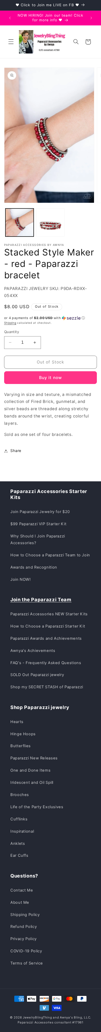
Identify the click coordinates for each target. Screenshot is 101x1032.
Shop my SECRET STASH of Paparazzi (46, 687)
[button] (11, 42)
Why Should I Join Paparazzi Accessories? (37, 539)
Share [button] (15, 450)
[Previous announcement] (10, 18)
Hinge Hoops (23, 734)
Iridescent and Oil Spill (31, 782)
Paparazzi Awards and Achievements (46, 638)
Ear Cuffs (19, 855)
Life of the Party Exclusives (36, 807)
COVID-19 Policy (26, 951)
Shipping (10, 323)
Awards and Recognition (33, 567)
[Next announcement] (91, 18)
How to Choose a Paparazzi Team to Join (50, 555)
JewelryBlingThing (37, 1017)
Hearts (17, 721)
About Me (19, 902)
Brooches (19, 794)
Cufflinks (19, 819)
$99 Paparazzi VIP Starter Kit (38, 524)
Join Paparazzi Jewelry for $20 (40, 511)
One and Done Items (30, 770)
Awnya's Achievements (32, 650)
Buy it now (50, 377)
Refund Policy (23, 926)
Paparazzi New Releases (34, 758)
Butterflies (20, 746)
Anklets (17, 843)
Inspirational (22, 831)
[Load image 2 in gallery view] (50, 222)
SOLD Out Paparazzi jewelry (37, 674)
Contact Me (21, 890)
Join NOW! (20, 579)
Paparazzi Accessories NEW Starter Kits (49, 614)
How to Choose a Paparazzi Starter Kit (47, 626)
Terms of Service (26, 963)
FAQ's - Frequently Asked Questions (45, 662)
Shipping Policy (25, 914)
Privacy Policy (23, 938)
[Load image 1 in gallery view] (19, 222)
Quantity (11, 332)
